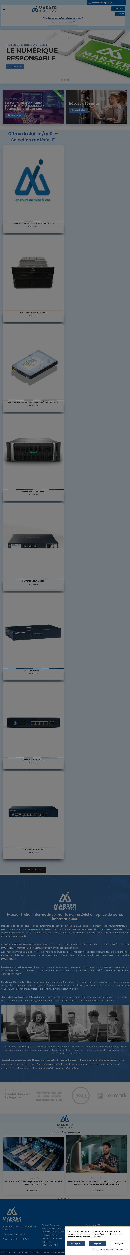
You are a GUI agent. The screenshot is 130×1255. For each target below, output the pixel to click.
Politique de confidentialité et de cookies (110, 1250)
